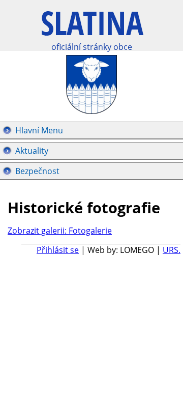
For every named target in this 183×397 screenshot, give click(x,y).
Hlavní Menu (39, 130)
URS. (171, 250)
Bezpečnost (37, 171)
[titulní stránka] (92, 29)
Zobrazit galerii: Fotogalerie (60, 230)
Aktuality (31, 150)
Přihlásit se (58, 250)
